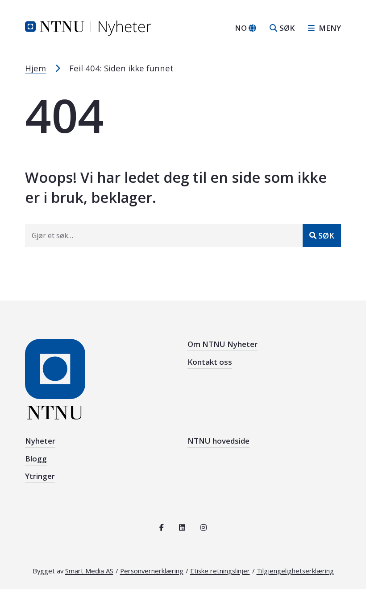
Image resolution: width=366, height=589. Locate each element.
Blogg (36, 458)
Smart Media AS (89, 570)
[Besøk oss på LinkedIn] (182, 527)
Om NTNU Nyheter (222, 344)
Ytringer (40, 476)
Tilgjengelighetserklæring (295, 570)
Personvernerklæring (151, 570)
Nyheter (40, 441)
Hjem (35, 68)
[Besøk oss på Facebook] (162, 527)
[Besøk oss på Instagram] (203, 527)
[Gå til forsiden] (88, 27)
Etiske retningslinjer (220, 570)
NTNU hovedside (218, 441)
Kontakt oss (209, 362)
